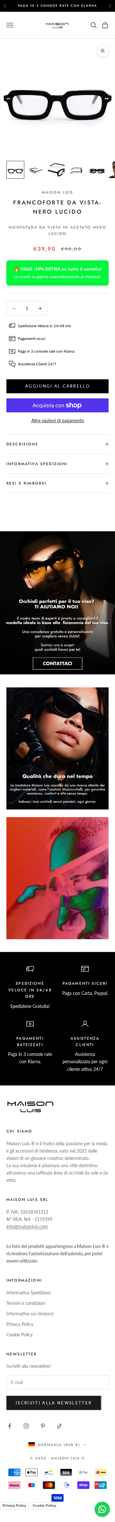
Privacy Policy (19, 1324)
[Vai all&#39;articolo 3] (56, 170)
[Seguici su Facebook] (9, 1426)
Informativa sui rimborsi (29, 1313)
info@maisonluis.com (27, 1226)
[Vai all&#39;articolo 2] (36, 170)
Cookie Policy (19, 1334)
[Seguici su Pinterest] (43, 1426)
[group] (57, 602)
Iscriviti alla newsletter (54, 1402)
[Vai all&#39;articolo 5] (97, 170)
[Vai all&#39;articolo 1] (15, 170)
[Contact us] (102, 1509)
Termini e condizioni (25, 1303)
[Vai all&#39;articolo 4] (77, 170)
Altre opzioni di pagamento (57, 420)
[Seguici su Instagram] (26, 1426)
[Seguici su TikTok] (59, 1426)
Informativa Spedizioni (28, 1292)
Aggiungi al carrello (57, 386)
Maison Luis (57, 192)
